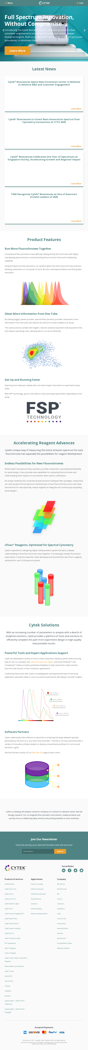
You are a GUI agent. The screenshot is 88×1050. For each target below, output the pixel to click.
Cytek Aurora (9, 894)
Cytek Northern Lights (12, 904)
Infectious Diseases (37, 889)
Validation (8, 991)
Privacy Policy (61, 924)
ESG (58, 894)
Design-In (8, 996)
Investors (60, 933)
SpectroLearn (61, 938)
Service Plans (9, 981)
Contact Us (60, 904)
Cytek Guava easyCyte (13, 928)
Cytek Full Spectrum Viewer (41, 662)
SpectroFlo (8, 976)
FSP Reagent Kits (10, 943)
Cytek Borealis (10, 884)
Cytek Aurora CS (10, 899)
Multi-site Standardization (39, 914)
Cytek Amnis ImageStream (14, 914)
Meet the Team (62, 889)
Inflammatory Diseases (38, 894)
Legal (58, 914)
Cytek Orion (9, 909)
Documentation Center (64, 943)
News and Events (62, 928)
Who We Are (37, 752)
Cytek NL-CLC (9, 933)
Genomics (34, 904)
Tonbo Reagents (10, 953)
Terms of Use (61, 919)
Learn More (17, 44)
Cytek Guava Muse (12, 924)
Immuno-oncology (37, 884)
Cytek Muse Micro (11, 919)
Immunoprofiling (36, 909)
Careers (59, 899)
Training (7, 986)
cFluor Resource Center (13, 938)
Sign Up (60, 851)
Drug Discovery (36, 899)
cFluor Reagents (10, 948)
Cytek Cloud (9, 971)
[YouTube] (81, 870)
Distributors (61, 909)
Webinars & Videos (63, 948)
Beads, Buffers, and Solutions (14, 966)
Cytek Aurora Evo (10, 889)
